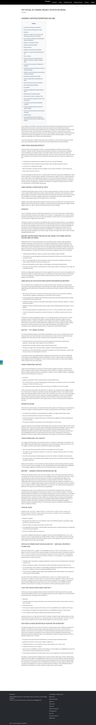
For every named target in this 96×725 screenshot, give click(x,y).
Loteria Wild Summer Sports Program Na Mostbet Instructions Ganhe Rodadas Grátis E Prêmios (34, 118)
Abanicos (51, 696)
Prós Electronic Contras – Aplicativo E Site (33, 96)
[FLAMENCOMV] (8, 2)
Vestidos (51, 718)
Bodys (50, 701)
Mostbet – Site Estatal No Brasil (31, 42)
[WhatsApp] (1, 364)
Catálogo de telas (68, 2)
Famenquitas (52, 711)
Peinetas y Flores (53, 715)
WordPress (24, 723)
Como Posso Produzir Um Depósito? (32, 27)
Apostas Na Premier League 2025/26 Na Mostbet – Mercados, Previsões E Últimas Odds (33, 60)
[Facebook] (1, 361)
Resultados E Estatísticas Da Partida (32, 76)
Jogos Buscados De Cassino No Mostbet (33, 82)
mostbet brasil (42, 183)
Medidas (93, 2)
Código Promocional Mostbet (30, 45)
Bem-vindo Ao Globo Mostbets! (31, 85)
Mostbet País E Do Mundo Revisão (32, 93)
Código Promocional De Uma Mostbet (32, 49)
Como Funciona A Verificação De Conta (33, 29)
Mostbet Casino (27, 114)
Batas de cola (52, 699)
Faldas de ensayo (53, 708)
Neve (10, 723)
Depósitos (26, 32)
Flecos (50, 713)
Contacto (86, 2)
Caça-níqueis (27, 87)
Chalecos (51, 704)
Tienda (60, 2)
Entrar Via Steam (27, 47)
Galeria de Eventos (78, 2)
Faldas (50, 706)
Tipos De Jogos (27, 56)
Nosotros (54, 2)
